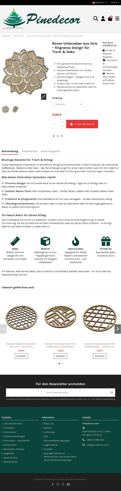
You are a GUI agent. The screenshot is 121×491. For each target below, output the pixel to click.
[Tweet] (57, 136)
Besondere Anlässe (14, 449)
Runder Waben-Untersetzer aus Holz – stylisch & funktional (21, 346)
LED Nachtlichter (13, 423)
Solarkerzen (10, 444)
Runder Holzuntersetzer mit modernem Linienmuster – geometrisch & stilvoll (60, 346)
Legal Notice (51, 444)
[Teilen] (53, 136)
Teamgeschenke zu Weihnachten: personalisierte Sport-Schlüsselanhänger (60, 456)
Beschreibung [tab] (10, 151)
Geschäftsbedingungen (57, 440)
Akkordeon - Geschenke (17, 440)
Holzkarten (10, 432)
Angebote (9, 453)
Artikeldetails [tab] (29, 151)
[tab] (50, 152)
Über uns (49, 423)
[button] (59, 363)
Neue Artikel (10, 457)
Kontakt (48, 449)
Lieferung (49, 432)
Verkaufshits (11, 461)
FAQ (46, 436)
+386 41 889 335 (95, 439)
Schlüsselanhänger (14, 436)
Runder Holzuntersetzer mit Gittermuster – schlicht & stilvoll (99, 346)
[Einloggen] (103, 18)
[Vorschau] (36, 299)
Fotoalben (9, 427)
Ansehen (21, 355)
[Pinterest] (62, 136)
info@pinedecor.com (97, 444)
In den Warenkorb (84, 124)
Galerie (48, 427)
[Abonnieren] (111, 392)
